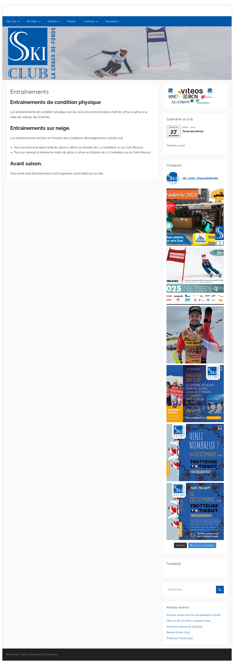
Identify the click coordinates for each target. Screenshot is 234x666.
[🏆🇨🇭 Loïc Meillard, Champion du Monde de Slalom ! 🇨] (195, 334)
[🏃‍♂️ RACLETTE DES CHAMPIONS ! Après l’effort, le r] (195, 511)
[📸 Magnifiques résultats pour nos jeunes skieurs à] (195, 393)
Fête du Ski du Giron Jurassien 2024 (188, 620)
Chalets (52, 21)
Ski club (11, 21)
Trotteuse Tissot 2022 (180, 638)
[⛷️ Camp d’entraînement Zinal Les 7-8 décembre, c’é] (195, 452)
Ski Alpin (32, 21)
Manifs (71, 21)
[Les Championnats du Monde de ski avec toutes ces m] (195, 275)
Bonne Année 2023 (178, 632)
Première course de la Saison (185, 626)
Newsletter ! (112, 21)
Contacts (89, 21)
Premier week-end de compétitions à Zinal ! (194, 615)
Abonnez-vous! (176, 145)
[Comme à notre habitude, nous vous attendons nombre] (195, 217)
